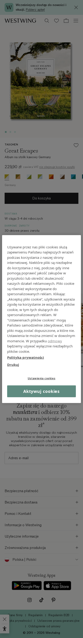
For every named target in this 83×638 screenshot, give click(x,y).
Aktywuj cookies (41, 391)
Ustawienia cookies (41, 378)
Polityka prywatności (25, 357)
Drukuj (13, 364)
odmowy (55, 340)
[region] (41, 319)
